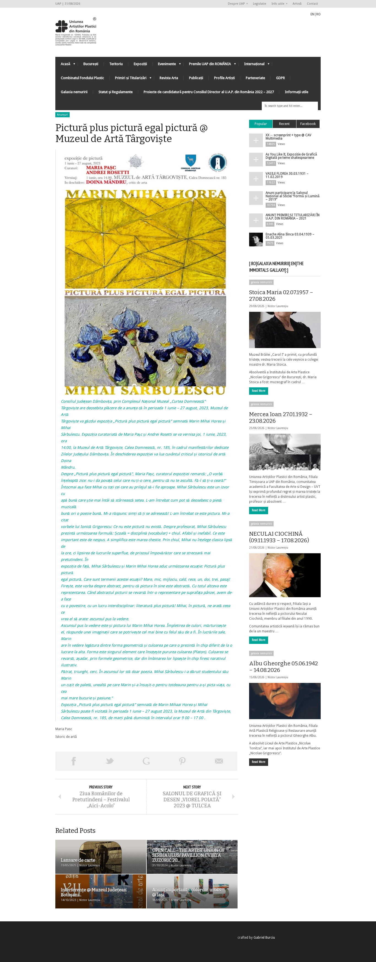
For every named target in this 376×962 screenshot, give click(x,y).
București (90, 64)
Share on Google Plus (146, 761)
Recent (284, 124)
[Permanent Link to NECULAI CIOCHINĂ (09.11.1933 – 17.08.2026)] (285, 575)
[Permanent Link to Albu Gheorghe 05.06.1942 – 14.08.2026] (285, 701)
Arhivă (297, 3)
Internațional (252, 65)
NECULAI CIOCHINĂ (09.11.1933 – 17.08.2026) (279, 537)
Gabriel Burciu (264, 937)
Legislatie (259, 3)
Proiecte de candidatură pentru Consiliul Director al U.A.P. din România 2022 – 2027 (209, 92)
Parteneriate (255, 78)
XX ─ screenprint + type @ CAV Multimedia (288, 136)
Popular (261, 124)
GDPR (280, 78)
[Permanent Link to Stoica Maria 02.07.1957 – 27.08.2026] (285, 330)
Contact (312, 3)
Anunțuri (62, 114)
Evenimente (164, 65)
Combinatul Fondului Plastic (82, 78)
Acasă (62, 65)
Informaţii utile (296, 92)
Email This (219, 761)
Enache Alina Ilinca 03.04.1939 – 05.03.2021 (290, 236)
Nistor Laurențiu (278, 306)
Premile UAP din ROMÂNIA (207, 65)
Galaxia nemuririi (74, 92)
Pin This (182, 761)
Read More (258, 390)
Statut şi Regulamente (116, 92)
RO (318, 14)
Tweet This (110, 761)
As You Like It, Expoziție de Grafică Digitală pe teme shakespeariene (291, 156)
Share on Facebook (73, 761)
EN (312, 14)
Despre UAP (235, 4)
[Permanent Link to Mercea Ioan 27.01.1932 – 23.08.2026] (285, 452)
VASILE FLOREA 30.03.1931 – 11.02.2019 (287, 175)
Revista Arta (169, 78)
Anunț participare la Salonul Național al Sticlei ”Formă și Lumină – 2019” (293, 196)
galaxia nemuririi (261, 282)
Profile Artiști (224, 78)
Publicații (196, 78)
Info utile (276, 4)
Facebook (308, 124)
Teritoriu (116, 64)
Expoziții (140, 64)
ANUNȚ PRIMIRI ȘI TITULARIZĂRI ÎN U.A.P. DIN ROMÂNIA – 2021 (293, 216)
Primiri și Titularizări (128, 79)
